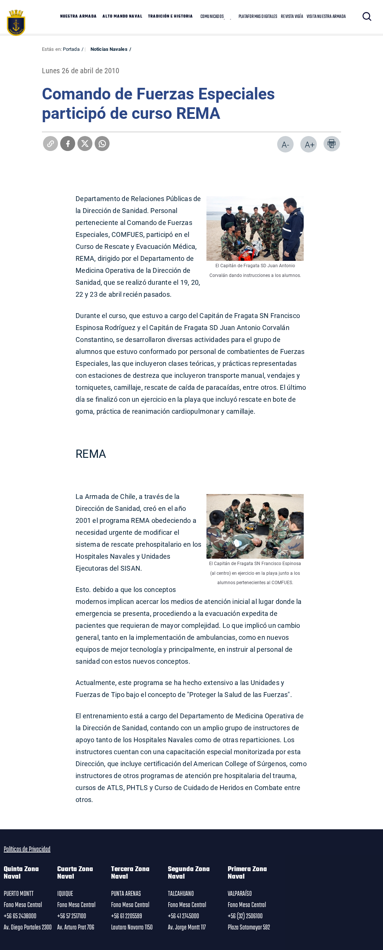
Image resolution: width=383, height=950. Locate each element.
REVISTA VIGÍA (292, 16)
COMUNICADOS (212, 16)
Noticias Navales (109, 49)
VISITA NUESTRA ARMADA (326, 16)
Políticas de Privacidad (27, 849)
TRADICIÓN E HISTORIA (170, 17)
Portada (71, 49)
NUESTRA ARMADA (78, 17)
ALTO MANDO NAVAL (122, 17)
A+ (310, 144)
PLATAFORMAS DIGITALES (258, 16)
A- (285, 144)
